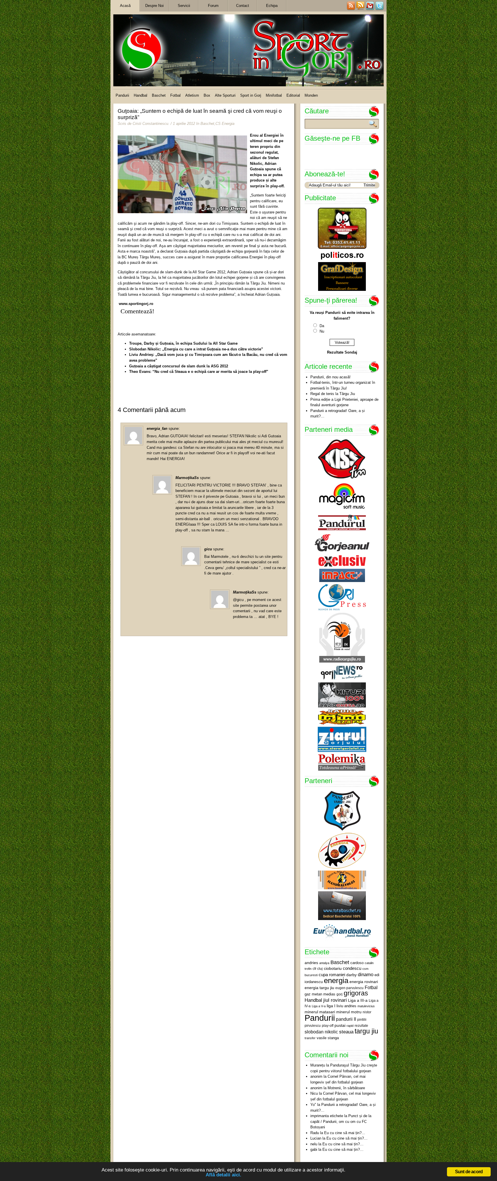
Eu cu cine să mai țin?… (344, 1133)
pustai (339, 1025)
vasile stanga (328, 1038)
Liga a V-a (319, 1006)
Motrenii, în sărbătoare (346, 1088)
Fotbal (175, 95)
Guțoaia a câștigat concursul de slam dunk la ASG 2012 (178, 366)
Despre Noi (154, 5)
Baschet (159, 95)
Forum (213, 5)
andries (311, 962)
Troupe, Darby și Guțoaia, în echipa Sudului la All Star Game (183, 343)
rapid (350, 1025)
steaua (346, 1032)
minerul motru (349, 1012)
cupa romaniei (332, 974)
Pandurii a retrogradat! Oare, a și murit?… (337, 414)
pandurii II (346, 1019)
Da (322, 326)
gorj (340, 994)
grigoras (356, 993)
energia (336, 980)
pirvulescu (313, 1025)
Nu (322, 331)
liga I (331, 1006)
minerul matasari (320, 1012)
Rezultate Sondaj (342, 352)
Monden (311, 95)
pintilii (361, 1019)
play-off (327, 1025)
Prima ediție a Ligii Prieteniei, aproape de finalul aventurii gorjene (344, 402)
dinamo (365, 974)
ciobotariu (333, 968)
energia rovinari (363, 982)
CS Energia (224, 123)
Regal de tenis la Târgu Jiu (332, 394)
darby (351, 974)
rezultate (361, 1025)
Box (207, 95)
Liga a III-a (358, 1000)
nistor (367, 1012)
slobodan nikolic (321, 1031)
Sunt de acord (469, 1171)
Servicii (184, 5)
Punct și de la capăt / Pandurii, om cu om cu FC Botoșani (340, 1121)
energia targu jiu (319, 987)
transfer (310, 1038)
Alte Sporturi (225, 95)
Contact (242, 5)
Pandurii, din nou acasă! (330, 377)
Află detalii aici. (223, 1175)
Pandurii (122, 95)
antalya (324, 963)
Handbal (140, 95)
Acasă (125, 5)
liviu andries (346, 1006)
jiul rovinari (335, 1000)
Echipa (272, 5)
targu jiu (366, 1031)
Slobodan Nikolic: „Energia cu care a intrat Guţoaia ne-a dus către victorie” (196, 349)
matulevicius (366, 1006)
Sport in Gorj (250, 95)
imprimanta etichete (326, 1116)
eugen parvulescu (349, 988)
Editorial (293, 95)
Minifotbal (274, 95)
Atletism (192, 95)
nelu (313, 1144)
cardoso (357, 963)
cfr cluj (318, 969)
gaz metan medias (320, 994)
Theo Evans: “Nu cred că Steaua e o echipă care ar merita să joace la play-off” (198, 371)
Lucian (315, 1138)
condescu (352, 968)
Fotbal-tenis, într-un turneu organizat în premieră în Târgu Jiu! (342, 385)
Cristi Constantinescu (150, 123)
